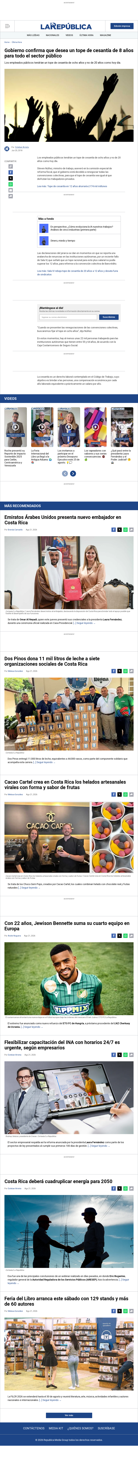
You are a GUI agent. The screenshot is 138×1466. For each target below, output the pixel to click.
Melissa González (15, 671)
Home (7, 42)
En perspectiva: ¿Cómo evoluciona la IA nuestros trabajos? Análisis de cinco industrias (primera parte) (82, 228)
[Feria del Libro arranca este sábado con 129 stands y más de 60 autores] (69, 1354)
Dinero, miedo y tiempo (63, 240)
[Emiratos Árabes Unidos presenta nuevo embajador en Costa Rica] (69, 572)
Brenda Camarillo (15, 530)
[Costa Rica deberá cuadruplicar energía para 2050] (69, 1231)
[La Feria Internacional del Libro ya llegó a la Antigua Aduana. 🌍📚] (42, 427)
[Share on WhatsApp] (10, 184)
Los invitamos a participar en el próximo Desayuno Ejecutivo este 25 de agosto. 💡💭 (69, 456)
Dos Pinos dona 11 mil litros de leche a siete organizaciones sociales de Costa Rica (52, 661)
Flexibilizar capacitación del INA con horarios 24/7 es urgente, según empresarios (62, 1045)
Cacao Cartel (63, 884)
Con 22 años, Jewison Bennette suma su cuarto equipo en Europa (67, 926)
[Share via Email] (10, 190)
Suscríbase (106, 1428)
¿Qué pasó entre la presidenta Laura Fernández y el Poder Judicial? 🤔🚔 (121, 456)
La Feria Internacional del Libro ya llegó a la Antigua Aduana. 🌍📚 (41, 456)
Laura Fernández (112, 619)
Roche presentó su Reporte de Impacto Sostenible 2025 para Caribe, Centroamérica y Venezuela (15, 458)
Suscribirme (109, 317)
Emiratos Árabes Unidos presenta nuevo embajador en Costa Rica (62, 520)
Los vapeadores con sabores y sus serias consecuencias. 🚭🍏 (95, 455)
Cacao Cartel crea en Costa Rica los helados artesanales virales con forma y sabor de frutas (65, 784)
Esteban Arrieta (22, 147)
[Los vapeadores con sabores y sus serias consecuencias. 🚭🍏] (95, 427)
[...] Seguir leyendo (83, 623)
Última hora (17, 42)
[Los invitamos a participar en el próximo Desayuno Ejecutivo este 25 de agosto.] (69, 427)
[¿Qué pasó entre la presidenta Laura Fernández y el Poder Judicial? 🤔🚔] (122, 427)
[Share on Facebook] (10, 172)
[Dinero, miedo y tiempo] (44, 240)
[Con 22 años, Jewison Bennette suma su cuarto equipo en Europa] (69, 978)
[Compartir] (10, 196)
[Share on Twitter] (10, 178)
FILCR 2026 (17, 1396)
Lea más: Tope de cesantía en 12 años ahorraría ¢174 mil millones (72, 186)
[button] (122, 26)
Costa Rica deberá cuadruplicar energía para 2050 (58, 1181)
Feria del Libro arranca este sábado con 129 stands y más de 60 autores (66, 1301)
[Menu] (8, 26)
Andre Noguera (14, 936)
